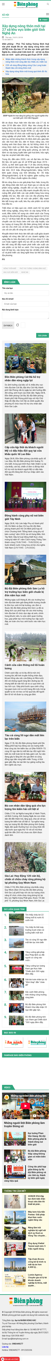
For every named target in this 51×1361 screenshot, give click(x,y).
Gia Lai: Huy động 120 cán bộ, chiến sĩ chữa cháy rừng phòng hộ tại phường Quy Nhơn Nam (25, 879)
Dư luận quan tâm (14, 909)
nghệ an (24, 272)
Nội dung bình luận (10, 310)
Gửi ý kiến (42, 335)
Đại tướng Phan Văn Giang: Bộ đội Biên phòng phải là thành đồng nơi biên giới (37, 1139)
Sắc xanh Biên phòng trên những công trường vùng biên (36, 995)
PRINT (45, 20)
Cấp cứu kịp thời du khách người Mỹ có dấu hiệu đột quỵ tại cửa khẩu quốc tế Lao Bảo (24, 451)
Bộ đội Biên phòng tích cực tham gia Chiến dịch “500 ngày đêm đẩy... (36, 1020)
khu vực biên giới (11, 272)
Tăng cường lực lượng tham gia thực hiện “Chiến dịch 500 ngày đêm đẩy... (35, 970)
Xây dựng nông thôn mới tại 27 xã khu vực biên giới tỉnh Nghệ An (23, 29)
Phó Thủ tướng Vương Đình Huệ (33, 268)
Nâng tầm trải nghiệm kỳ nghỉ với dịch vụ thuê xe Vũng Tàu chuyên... (37, 1231)
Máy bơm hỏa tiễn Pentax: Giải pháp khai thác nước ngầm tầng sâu (36, 1216)
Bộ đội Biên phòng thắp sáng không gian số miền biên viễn (37, 1155)
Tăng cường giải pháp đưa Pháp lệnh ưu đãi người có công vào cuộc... (34, 956)
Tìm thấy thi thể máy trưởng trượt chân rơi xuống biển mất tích (34, 930)
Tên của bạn (7, 288)
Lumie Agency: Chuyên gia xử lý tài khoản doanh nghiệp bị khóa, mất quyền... (37, 1280)
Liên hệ (5, 1347)
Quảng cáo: (12, 1344)
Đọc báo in (10, 1032)
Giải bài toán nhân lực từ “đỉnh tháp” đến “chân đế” (36, 982)
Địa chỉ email (7, 299)
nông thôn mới (10, 268)
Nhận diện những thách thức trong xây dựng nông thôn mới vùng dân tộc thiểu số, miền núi (26, 60)
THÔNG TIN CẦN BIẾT (15, 1191)
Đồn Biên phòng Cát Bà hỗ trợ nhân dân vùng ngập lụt (22, 378)
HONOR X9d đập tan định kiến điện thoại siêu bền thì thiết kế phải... (36, 1200)
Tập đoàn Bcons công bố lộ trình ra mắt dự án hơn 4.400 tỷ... (37, 1263)
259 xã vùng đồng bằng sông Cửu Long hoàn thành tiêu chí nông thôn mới (26, 66)
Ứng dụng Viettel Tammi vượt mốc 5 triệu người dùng (37, 1246)
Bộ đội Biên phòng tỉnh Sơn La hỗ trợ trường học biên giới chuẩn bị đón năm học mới (24, 592)
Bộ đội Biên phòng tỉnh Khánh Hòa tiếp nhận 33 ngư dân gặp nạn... (36, 1007)
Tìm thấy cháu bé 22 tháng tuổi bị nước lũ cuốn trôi (34, 917)
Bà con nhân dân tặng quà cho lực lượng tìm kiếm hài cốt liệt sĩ (25, 807)
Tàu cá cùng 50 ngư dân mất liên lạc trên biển (36, 941)
